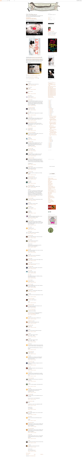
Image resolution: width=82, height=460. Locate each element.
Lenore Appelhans (51, 31)
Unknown (29, 416)
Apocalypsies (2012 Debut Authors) (52, 179)
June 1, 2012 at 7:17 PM (32, 218)
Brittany (29, 316)
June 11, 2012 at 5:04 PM (32, 451)
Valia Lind (29, 239)
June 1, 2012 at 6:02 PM (32, 85)
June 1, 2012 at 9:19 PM (32, 296)
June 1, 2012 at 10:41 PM (32, 323)
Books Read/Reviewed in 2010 (52, 92)
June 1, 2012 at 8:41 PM (32, 291)
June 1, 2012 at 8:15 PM (32, 268)
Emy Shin (29, 411)
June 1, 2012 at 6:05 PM (32, 105)
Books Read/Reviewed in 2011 (52, 91)
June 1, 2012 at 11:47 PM (32, 327)
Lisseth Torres (29, 284)
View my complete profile (51, 35)
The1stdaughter (30, 141)
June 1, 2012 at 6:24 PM (32, 135)
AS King (49, 180)
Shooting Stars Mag (30, 298)
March (50, 139)
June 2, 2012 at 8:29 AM (32, 381)
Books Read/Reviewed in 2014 (52, 88)
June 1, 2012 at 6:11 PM (32, 130)
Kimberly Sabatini (30, 351)
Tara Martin (29, 258)
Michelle (29, 206)
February (51, 140)
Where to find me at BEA (52, 133)
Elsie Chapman (30, 266)
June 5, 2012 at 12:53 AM (32, 426)
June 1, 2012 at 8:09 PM (32, 252)
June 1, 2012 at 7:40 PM (32, 233)
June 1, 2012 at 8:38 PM (32, 287)
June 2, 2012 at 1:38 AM (32, 336)
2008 (49, 146)
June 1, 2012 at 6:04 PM (32, 89)
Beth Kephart (49, 182)
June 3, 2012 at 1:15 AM (32, 405)
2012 (49, 107)
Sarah (28, 293)
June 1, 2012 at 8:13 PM (32, 260)
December (51, 108)
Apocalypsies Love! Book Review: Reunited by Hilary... (52, 128)
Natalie (29, 388)
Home (34, 454)
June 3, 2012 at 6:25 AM (32, 409)
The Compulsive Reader (51, 201)
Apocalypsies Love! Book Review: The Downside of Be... (52, 120)
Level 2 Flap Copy (28, 17)
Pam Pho (29, 87)
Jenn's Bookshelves (30, 185)
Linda (28, 333)
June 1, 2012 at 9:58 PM (32, 314)
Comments (50, 19)
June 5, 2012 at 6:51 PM (32, 438)
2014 (49, 105)
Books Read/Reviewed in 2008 (52, 94)
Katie (28, 202)
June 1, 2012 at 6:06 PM (32, 120)
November (51, 109)
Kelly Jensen (29, 91)
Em (28, 329)
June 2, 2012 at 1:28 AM (32, 331)
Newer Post (27, 454)
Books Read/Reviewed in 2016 (52, 86)
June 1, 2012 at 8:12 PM (32, 256)
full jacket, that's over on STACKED (36, 57)
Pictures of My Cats (50, 96)
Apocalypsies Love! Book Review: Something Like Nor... (52, 124)
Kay (28, 189)
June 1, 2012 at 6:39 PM (32, 164)
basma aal (29, 270)
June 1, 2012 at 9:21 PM (32, 302)
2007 (49, 147)
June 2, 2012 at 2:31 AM (32, 349)
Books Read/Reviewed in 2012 (52, 90)
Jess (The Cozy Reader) (31, 132)
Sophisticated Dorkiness (51, 196)
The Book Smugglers (50, 200)
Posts (50, 18)
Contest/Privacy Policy (51, 97)
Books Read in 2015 (50, 87)
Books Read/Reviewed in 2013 (52, 89)
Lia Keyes (29, 434)
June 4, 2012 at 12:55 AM (32, 414)
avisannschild (29, 289)
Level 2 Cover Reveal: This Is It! (31, 14)
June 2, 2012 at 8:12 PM (32, 399)
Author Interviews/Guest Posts (52, 95)
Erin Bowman (29, 166)
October (51, 110)
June (50, 115)
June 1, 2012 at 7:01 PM (32, 204)
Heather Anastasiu (30, 304)
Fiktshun (29, 95)
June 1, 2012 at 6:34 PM (32, 146)
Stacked (49, 198)
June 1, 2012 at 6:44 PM (32, 183)
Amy (28, 137)
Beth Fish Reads (50, 181)
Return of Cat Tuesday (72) (52, 116)
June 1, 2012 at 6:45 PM (32, 187)
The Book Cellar (50, 199)
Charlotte (29, 231)
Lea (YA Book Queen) (30, 107)
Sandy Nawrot (29, 235)
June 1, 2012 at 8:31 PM (32, 282)
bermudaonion (29, 171)
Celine (29, 254)
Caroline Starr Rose (30, 401)
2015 (49, 104)
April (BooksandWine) (30, 176)
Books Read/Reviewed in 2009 (52, 93)
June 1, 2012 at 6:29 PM (32, 139)
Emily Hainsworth (30, 422)
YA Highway (49, 202)
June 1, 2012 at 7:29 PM (32, 229)
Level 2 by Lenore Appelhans (31, 313)
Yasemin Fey (29, 152)
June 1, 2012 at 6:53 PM (32, 196)
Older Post (41, 454)
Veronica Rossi (30, 148)
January (51, 141)
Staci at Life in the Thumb (51, 197)
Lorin (28, 444)
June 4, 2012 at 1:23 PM (32, 420)
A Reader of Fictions (50, 178)
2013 (49, 106)
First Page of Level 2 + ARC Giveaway (31, 18)
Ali (28, 440)
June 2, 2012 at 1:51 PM (32, 386)
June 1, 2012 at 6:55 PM (32, 200)
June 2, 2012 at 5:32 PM (32, 392)
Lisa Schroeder (30, 394)
